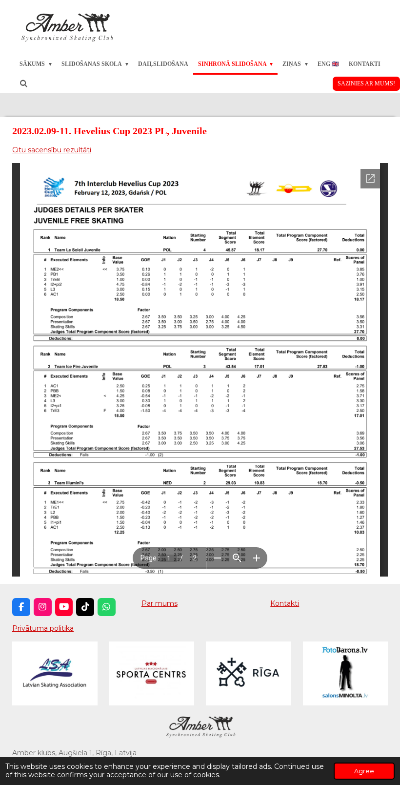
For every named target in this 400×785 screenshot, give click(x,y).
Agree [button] (364, 771)
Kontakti (284, 603)
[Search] (24, 84)
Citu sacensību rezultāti (51, 149)
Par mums (159, 603)
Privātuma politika (43, 628)
